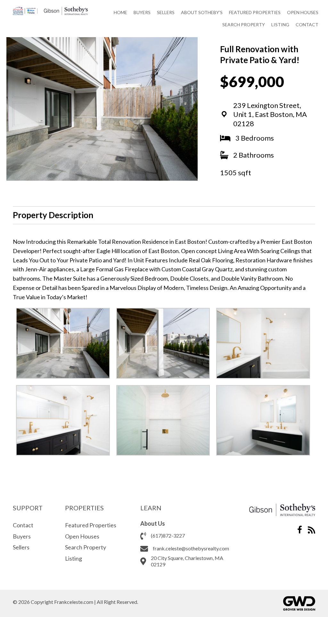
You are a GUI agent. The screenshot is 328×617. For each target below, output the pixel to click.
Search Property (85, 547)
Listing (73, 558)
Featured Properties (90, 525)
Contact (23, 525)
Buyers (22, 536)
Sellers (21, 547)
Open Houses (82, 536)
